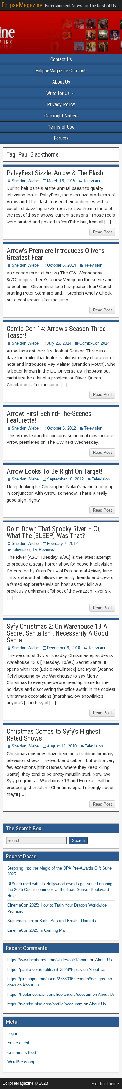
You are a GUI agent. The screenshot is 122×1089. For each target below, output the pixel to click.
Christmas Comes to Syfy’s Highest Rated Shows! (53, 735)
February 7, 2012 (62, 543)
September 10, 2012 (65, 479)
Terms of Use (61, 127)
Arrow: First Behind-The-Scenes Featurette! (49, 417)
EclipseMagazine (22, 5)
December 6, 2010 (63, 648)
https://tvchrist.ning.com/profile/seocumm (45, 1004)
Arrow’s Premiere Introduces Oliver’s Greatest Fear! (55, 254)
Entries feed (18, 1043)
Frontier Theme (105, 1084)
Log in (12, 1033)
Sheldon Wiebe (25, 180)
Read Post (102, 232)
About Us (61, 82)
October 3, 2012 (61, 428)
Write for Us (58, 93)
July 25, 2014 (59, 343)
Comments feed (21, 1052)
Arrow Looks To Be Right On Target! (55, 471)
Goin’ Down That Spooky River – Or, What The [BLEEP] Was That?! (54, 532)
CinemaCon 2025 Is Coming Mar (36, 930)
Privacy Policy (61, 105)
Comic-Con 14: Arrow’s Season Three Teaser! (56, 332)
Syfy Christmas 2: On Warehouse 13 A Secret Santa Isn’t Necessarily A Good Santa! (57, 633)
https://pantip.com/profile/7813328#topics (44, 969)
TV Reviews (43, 549)
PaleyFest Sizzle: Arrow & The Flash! (56, 173)
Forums (61, 138)
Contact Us (61, 59)
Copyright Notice (61, 116)
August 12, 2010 (62, 746)
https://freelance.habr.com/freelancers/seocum (49, 994)
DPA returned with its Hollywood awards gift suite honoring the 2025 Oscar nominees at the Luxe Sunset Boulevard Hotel (59, 889)
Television (92, 180)
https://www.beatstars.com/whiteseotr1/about (48, 960)
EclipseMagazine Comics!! (61, 71)
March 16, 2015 (61, 180)
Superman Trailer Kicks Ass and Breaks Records (51, 920)
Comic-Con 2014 (94, 343)
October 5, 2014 (61, 265)
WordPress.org (20, 1061)
